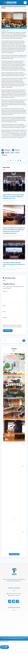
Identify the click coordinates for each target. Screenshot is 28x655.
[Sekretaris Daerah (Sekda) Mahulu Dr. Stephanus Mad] (14, 519)
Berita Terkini (7, 152)
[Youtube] (17, 601)
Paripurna (4, 236)
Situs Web (5, 317)
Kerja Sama (17, 152)
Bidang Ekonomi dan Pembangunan (16, 235)
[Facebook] (13, 601)
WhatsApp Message (4, 641)
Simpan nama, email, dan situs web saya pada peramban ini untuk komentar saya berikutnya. (12, 326)
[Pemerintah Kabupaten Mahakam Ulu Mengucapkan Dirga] (14, 497)
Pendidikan (12, 201)
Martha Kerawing (7, 150)
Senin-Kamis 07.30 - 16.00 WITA (14, 593)
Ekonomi (12, 152)
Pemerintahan (14, 236)
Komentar (5, 291)
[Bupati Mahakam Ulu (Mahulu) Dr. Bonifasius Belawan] (14, 408)
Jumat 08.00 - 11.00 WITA (15, 595)
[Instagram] (9, 601)
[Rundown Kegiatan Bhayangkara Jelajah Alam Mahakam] (14, 386)
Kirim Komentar (8, 330)
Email (4, 311)
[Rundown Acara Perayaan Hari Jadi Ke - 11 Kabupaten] (14, 364)
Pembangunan (4, 155)
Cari (23, 340)
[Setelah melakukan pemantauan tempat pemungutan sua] (14, 541)
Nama (4, 305)
